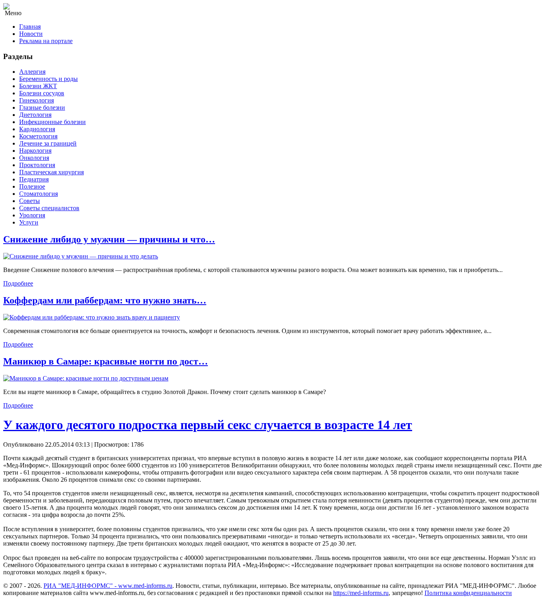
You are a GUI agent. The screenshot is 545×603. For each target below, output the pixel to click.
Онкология (34, 157)
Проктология (37, 165)
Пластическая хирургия (51, 172)
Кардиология (37, 129)
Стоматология (38, 193)
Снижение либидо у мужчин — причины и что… (109, 239)
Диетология (35, 114)
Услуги (28, 222)
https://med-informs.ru (361, 592)
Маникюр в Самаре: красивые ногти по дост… (105, 361)
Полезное (32, 186)
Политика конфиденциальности (468, 592)
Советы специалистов (49, 208)
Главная (30, 26)
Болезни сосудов (41, 93)
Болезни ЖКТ (38, 86)
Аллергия (32, 71)
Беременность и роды (48, 78)
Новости (31, 33)
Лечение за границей (48, 143)
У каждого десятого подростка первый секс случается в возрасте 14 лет (207, 425)
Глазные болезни (42, 107)
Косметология (38, 136)
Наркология (35, 150)
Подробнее (18, 283)
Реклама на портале (46, 40)
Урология (32, 215)
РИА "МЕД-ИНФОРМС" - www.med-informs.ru (107, 585)
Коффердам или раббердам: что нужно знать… (104, 300)
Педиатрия (34, 179)
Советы (29, 200)
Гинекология (36, 100)
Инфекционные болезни (52, 121)
